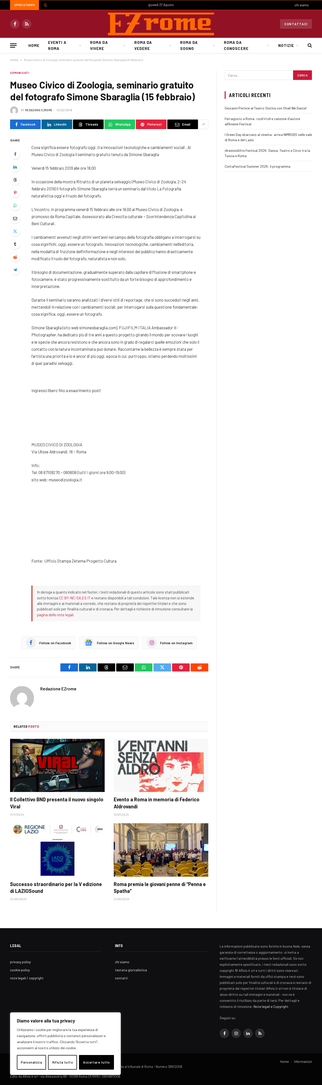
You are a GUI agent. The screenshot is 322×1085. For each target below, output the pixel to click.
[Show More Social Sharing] (203, 124)
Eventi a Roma (57, 45)
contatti (121, 978)
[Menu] (13, 45)
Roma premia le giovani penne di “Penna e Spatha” (160, 887)
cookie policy (20, 970)
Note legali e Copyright (271, 1006)
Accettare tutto (96, 1062)
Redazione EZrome (38, 110)
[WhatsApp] (15, 205)
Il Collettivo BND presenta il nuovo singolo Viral (56, 802)
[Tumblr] (15, 244)
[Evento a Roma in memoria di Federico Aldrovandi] (161, 765)
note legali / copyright (27, 978)
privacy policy (20, 962)
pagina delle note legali (55, 614)
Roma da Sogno (189, 45)
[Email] (15, 218)
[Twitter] (15, 231)
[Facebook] (15, 154)
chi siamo (302, 5)
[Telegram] (15, 270)
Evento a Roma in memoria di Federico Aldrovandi (156, 802)
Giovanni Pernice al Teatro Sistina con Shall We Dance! (266, 108)
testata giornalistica (131, 970)
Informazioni (303, 1062)
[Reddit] (15, 257)
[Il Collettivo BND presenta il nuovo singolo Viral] (57, 765)
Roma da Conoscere (236, 45)
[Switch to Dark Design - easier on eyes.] (45, 5)
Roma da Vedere (143, 45)
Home (33, 45)
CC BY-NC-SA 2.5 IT (75, 598)
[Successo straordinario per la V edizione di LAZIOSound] (57, 850)
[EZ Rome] (161, 24)
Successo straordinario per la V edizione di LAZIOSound (56, 887)
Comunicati (19, 72)
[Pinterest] (15, 193)
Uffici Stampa (24, 5)
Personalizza (31, 1062)
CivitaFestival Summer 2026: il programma (257, 166)
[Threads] (15, 180)
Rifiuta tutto (62, 1062)
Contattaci (296, 24)
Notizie (286, 45)
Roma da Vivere (99, 45)
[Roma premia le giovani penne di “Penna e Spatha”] (161, 850)
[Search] (309, 45)
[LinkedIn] (15, 167)
